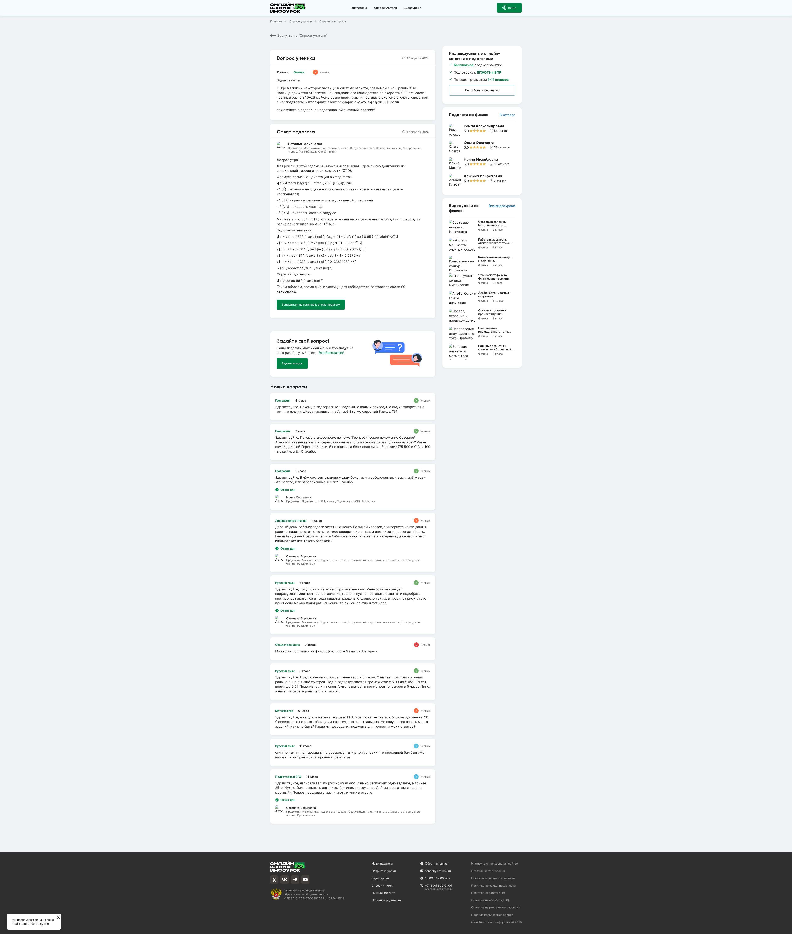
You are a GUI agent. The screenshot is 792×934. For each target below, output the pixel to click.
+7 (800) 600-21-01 (438, 886)
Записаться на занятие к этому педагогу (311, 304)
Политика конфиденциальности (493, 885)
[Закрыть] (58, 917)
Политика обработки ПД (488, 892)
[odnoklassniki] (274, 879)
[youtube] (305, 879)
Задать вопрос (292, 363)
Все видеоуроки (502, 206)
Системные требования (488, 871)
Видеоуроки (412, 7)
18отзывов (502, 164)
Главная (276, 21)
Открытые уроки (384, 871)
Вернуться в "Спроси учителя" (302, 35)
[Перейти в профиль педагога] (482, 130)
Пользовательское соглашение (493, 878)
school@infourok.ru (438, 871)
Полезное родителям (386, 900)
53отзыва (501, 130)
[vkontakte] (284, 879)
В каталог (507, 115)
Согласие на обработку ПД (490, 900)
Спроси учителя (385, 7)
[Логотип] (288, 7)
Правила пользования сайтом (492, 914)
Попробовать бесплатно (482, 90)
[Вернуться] (6, 467)
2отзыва (500, 180)
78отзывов (502, 147)
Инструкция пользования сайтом (494, 863)
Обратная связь (436, 863)
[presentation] (282, 182)
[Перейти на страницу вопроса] (352, 407)
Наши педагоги (382, 863)
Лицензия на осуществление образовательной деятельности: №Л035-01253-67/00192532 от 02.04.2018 (314, 894)
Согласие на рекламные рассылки (495, 907)
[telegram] (295, 879)
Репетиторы (358, 7)
